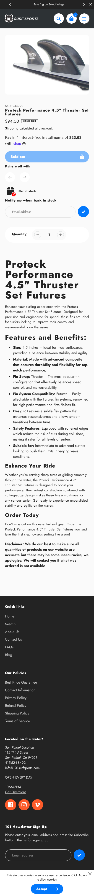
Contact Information (20, 690)
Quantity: (19, 234)
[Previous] (10, 4)
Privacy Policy (15, 697)
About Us (12, 631)
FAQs (9, 647)
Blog (8, 654)
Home (9, 616)
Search (10, 624)
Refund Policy (15, 705)
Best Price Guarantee (21, 682)
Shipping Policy (17, 713)
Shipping (11, 128)
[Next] (83, 4)
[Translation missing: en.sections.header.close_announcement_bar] (90, 4)
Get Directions (15, 791)
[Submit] (79, 855)
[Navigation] (84, 18)
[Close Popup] (90, 873)
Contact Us (13, 639)
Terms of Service (17, 721)
